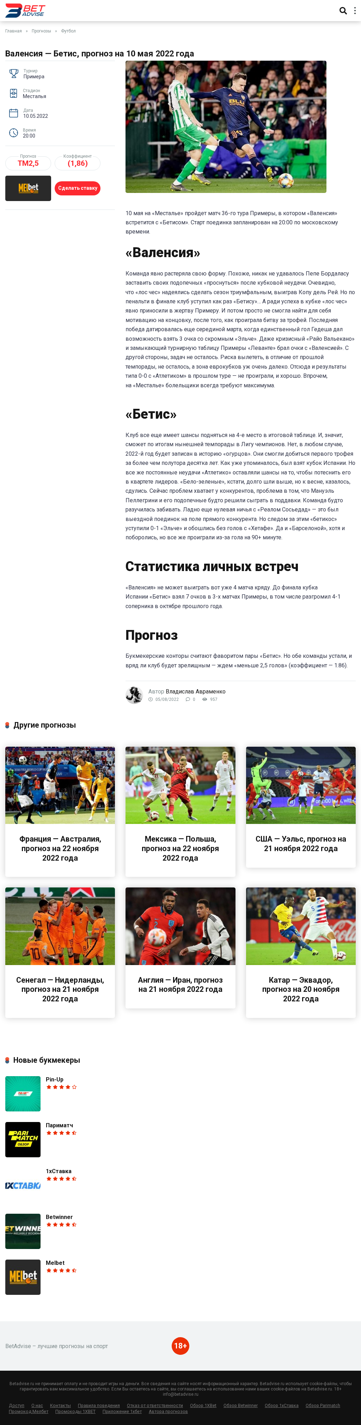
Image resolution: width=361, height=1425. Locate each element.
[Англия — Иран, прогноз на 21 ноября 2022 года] (180, 963)
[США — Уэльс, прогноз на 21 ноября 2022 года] (301, 822)
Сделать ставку (77, 188)
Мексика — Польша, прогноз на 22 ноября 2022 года (180, 848)
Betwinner (59, 1217)
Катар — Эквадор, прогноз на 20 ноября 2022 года (300, 989)
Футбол (68, 31)
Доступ (16, 1405)
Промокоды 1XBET (75, 1411)
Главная (13, 31)
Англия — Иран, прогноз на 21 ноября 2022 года (180, 985)
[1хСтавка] (23, 1201)
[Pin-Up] (23, 1109)
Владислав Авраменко (196, 691)
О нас (37, 1405)
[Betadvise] (25, 10)
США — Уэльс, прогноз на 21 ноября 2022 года (301, 844)
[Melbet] (23, 1293)
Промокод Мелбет (28, 1411)
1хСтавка (59, 1171)
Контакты (60, 1405)
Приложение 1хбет (122, 1411)
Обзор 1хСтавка (282, 1405)
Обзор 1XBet (203, 1405)
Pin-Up (54, 1079)
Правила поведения (99, 1405)
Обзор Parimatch (323, 1405)
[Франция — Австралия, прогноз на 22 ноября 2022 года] (60, 822)
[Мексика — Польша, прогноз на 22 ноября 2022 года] (180, 822)
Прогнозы (41, 31)
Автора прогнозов (168, 1411)
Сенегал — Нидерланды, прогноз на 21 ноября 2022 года (60, 989)
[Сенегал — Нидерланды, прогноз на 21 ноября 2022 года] (60, 963)
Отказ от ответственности (155, 1405)
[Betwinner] (23, 1247)
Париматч (59, 1125)
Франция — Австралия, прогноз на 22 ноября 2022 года (60, 848)
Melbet (55, 1263)
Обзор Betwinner (241, 1405)
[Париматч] (23, 1155)
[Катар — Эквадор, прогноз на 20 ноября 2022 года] (301, 963)
